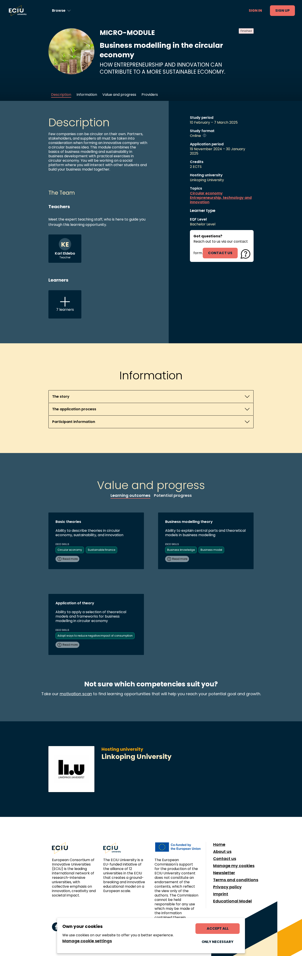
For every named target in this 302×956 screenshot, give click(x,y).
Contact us (224, 858)
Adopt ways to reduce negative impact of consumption (95, 635)
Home (219, 844)
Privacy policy (227, 887)
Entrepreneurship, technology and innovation (221, 200)
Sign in (255, 10)
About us (222, 851)
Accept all (218, 928)
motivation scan (76, 694)
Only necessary (217, 941)
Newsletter (224, 872)
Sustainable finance (101, 550)
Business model (211, 550)
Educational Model (232, 901)
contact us (220, 252)
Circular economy (206, 193)
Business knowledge (181, 550)
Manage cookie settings (87, 941)
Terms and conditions (235, 880)
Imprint (220, 894)
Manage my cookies (233, 865)
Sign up (282, 10)
